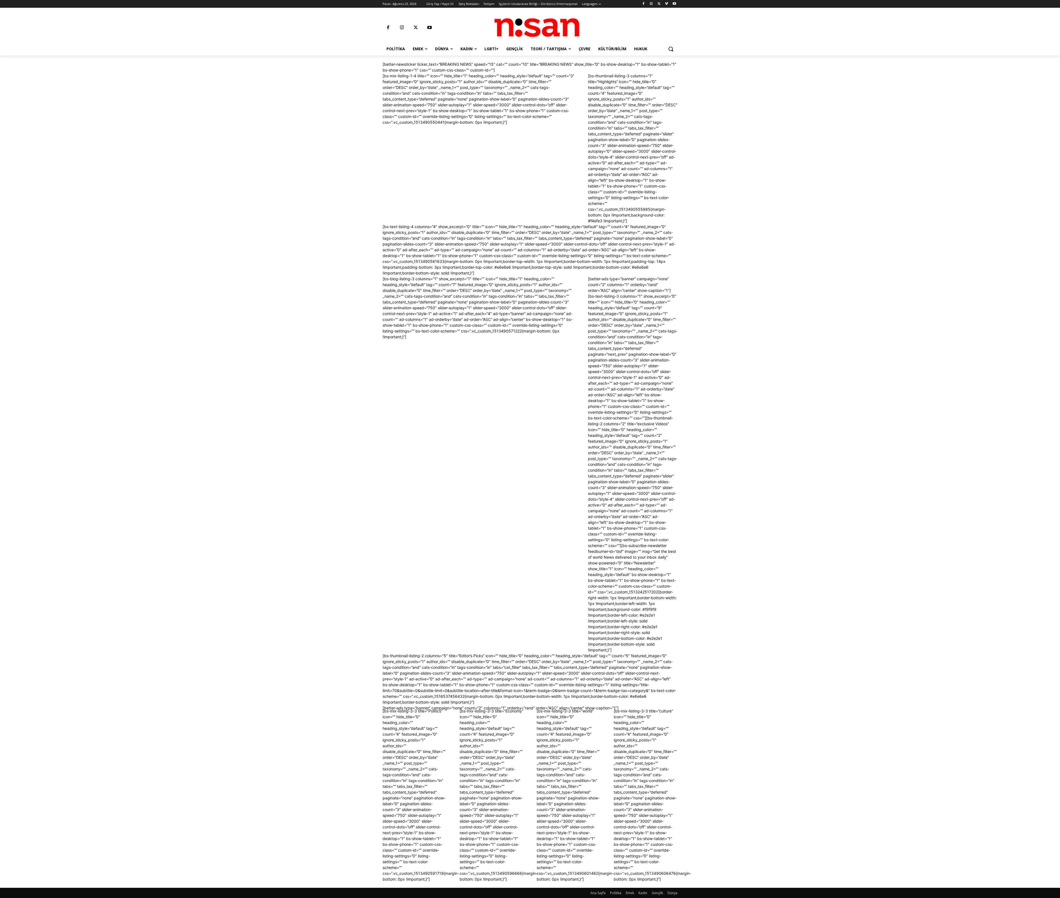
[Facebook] (643, 4)
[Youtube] (674, 4)
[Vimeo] (666, 4)
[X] (659, 4)
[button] (670, 49)
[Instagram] (651, 4)
